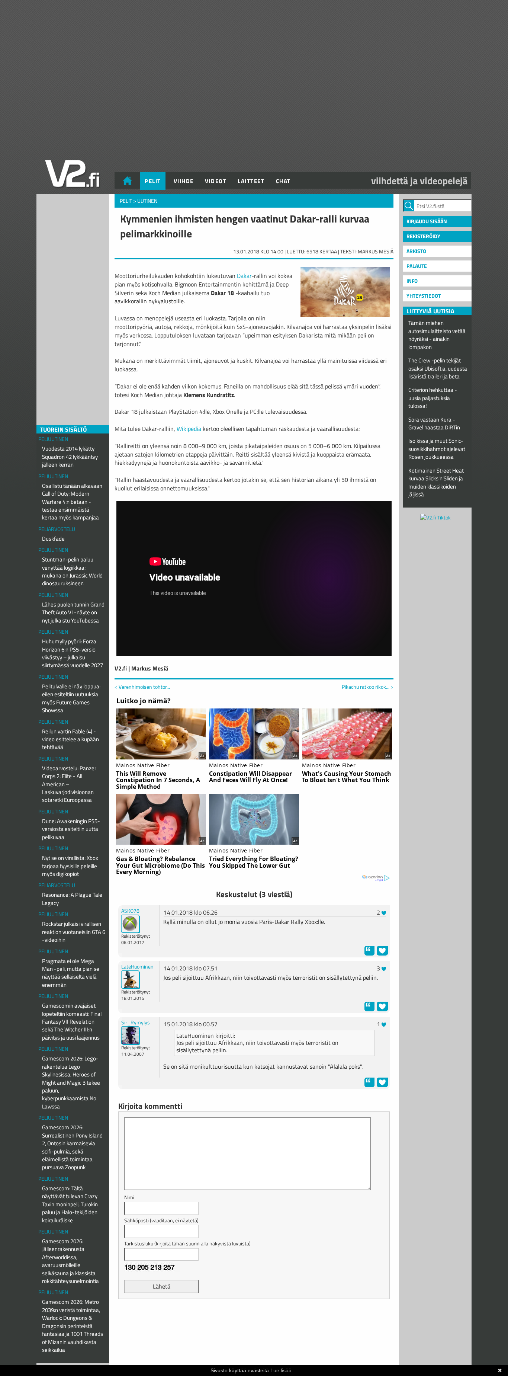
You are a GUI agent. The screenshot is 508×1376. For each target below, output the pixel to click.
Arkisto (416, 251)
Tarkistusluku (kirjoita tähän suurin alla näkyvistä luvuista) (187, 1243)
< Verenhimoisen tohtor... (142, 687)
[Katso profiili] (130, 923)
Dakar (244, 275)
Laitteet (251, 181)
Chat (283, 181)
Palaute (416, 266)
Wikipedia (189, 428)
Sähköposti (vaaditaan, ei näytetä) (161, 1220)
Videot (215, 181)
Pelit (153, 181)
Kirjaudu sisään (426, 221)
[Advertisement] (254, 1323)
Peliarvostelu (56, 529)
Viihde (184, 181)
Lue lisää (281, 1370)
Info (412, 281)
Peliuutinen (53, 439)
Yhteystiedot (423, 296)
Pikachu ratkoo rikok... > (367, 687)
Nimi (129, 1197)
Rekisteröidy (423, 236)
